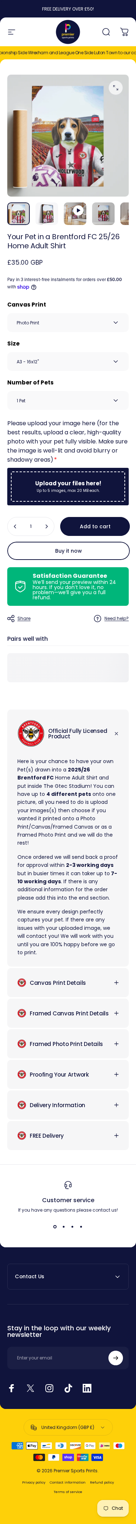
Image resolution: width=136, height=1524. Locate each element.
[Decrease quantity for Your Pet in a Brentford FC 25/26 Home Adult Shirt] (15, 526)
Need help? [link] (116, 618)
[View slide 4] (81, 1226)
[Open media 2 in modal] (115, 87)
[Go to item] (18, 213)
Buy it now (68, 550)
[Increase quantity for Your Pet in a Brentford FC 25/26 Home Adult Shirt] (46, 526)
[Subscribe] (115, 1358)
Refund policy (102, 1482)
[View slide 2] (63, 1226)
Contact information (68, 1482)
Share (23, 618)
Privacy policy (33, 1482)
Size (13, 343)
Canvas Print (26, 304)
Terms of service (68, 1491)
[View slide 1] (55, 1226)
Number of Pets (30, 382)
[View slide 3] (72, 1226)
